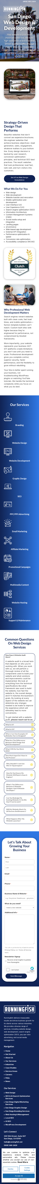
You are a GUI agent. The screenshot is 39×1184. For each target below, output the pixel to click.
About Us (9, 1058)
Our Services (10, 1061)
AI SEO (8, 1121)
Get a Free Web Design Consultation (19, 179)
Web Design (10, 1093)
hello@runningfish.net (13, 1142)
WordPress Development (15, 1125)
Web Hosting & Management (17, 1114)
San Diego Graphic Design (16, 1108)
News (7, 1081)
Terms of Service (25, 950)
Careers (8, 1075)
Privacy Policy (10, 950)
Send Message (16, 976)
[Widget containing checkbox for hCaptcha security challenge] (19, 970)
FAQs (7, 1078)
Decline (10, 1169)
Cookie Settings (27, 1169)
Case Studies (10, 1068)
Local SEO (9, 1118)
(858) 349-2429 (29, 1)
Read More (23, 1162)
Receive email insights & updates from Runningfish (19, 961)
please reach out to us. (22, 720)
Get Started (10, 1054)
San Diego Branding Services (17, 1111)
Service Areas (11, 1071)
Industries (9, 1064)
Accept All (19, 1176)
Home (7, 1051)
